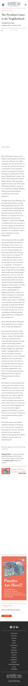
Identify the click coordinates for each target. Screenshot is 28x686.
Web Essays (14, 650)
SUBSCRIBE (14, 669)
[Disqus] (14, 493)
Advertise (14, 662)
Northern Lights (7, 10)
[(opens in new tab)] (14, 471)
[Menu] (3, 5)
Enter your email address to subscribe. (11, 610)
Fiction (14, 643)
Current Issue (14, 633)
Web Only (14, 638)
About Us (14, 655)
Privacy (14, 667)
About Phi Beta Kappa (14, 664)
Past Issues (14, 635)
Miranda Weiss (7, 26)
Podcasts (14, 647)
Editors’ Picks (14, 652)
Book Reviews (14, 645)
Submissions (14, 659)
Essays (14, 640)
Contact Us (14, 657)
